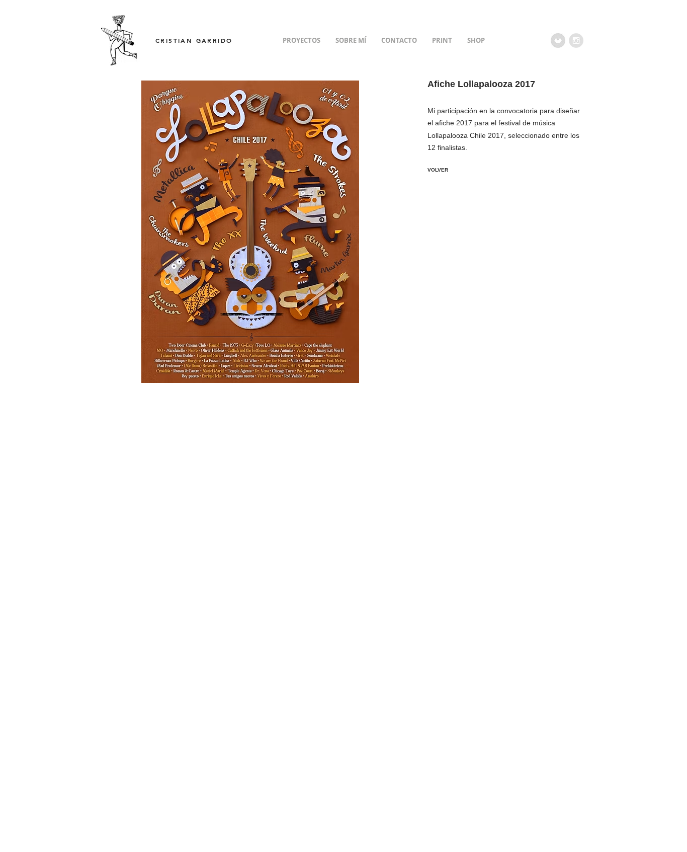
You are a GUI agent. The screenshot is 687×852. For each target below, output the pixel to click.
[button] (250, 232)
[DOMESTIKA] (558, 40)
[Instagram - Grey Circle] (576, 40)
